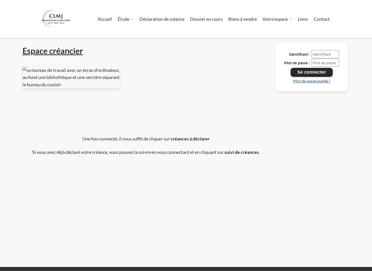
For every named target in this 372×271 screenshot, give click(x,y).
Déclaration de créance (161, 19)
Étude (124, 19)
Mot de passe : (297, 62)
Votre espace (275, 19)
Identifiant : (299, 54)
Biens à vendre (242, 19)
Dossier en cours (206, 19)
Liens (303, 19)
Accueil (105, 19)
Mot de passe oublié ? (311, 80)
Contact (322, 19)
